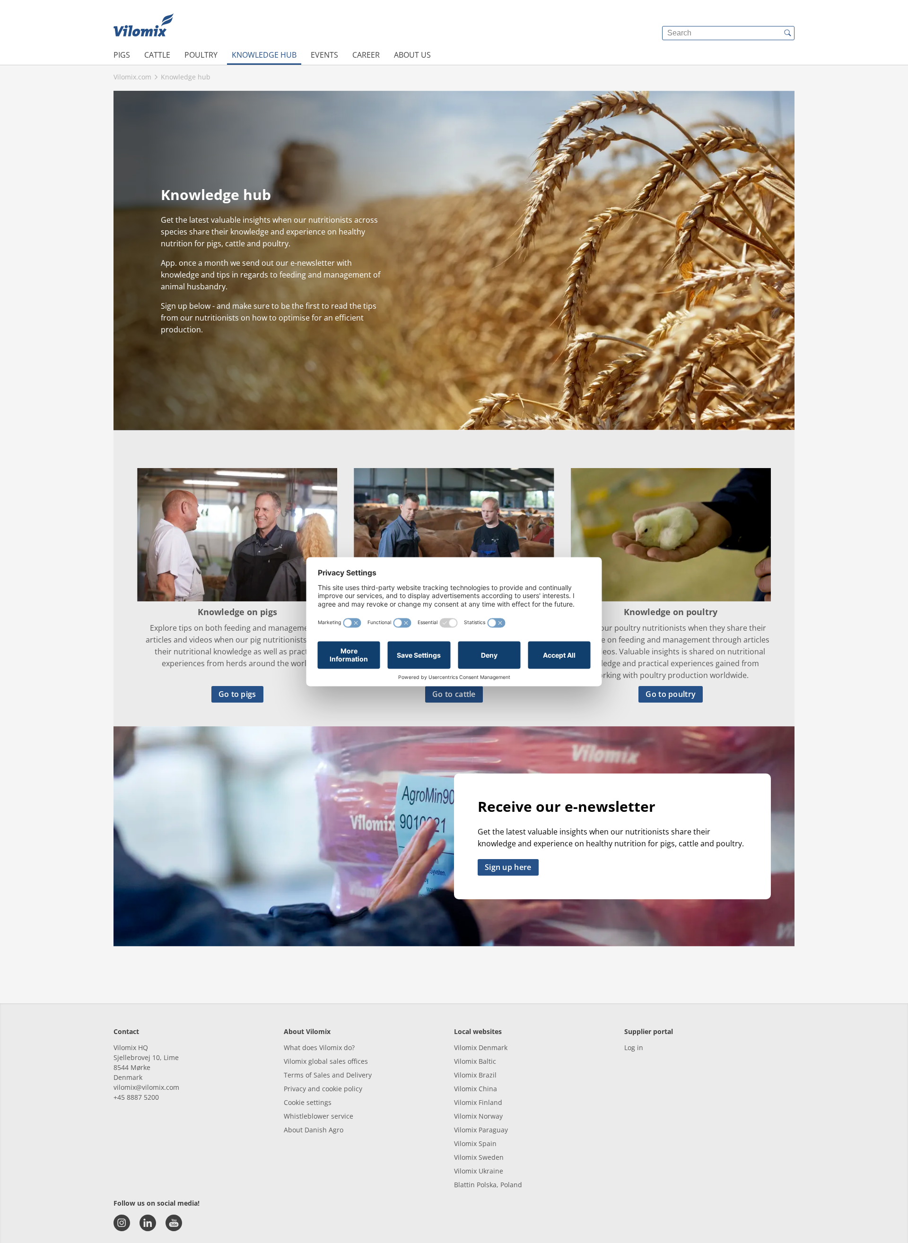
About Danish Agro (313, 1129)
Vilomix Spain (475, 1143)
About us (412, 55)
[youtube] (174, 1223)
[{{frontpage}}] (144, 26)
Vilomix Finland (478, 1102)
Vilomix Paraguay (481, 1129)
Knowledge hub (264, 55)
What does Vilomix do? (319, 1047)
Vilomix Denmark (480, 1047)
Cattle (157, 55)
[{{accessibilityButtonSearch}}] (787, 33)
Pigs (122, 55)
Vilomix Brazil (475, 1074)
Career (366, 55)
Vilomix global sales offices (326, 1061)
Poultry (201, 55)
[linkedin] (148, 1223)
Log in (633, 1047)
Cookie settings (308, 1102)
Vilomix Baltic (475, 1061)
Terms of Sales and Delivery (328, 1074)
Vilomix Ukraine (478, 1170)
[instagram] (122, 1223)
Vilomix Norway (478, 1116)
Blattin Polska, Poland (488, 1184)
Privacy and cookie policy (323, 1088)
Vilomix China (475, 1088)
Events (324, 55)
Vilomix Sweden (479, 1157)
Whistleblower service (318, 1116)
